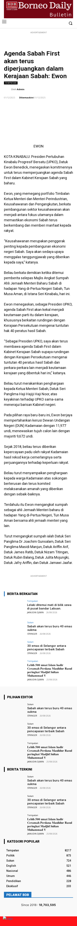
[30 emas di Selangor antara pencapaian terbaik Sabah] (14, 648)
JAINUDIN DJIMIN (35, 612)
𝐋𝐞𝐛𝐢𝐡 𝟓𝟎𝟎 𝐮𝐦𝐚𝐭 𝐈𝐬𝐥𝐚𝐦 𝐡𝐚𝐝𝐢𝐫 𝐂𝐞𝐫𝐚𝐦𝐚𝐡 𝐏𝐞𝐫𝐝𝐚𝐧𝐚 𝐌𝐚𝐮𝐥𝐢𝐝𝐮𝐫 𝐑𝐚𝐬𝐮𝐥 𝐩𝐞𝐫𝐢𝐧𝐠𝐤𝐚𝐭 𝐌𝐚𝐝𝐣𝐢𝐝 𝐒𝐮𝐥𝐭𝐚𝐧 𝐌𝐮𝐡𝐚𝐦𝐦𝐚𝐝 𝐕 (49, 670)
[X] (62, 23)
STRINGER (32, 633)
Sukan (30, 622)
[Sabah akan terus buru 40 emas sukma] (14, 629)
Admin (20, 89)
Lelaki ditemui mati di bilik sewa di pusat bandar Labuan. (49, 606)
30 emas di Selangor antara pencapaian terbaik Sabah (46, 647)
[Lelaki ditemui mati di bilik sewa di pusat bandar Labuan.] (14, 607)
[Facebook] (56, 23)
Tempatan (11, 82)
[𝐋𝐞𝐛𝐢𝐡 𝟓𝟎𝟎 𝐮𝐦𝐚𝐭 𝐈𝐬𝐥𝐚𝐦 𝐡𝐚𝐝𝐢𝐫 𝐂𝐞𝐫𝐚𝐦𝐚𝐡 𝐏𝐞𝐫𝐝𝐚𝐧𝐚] (14, 667)
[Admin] (7, 89)
